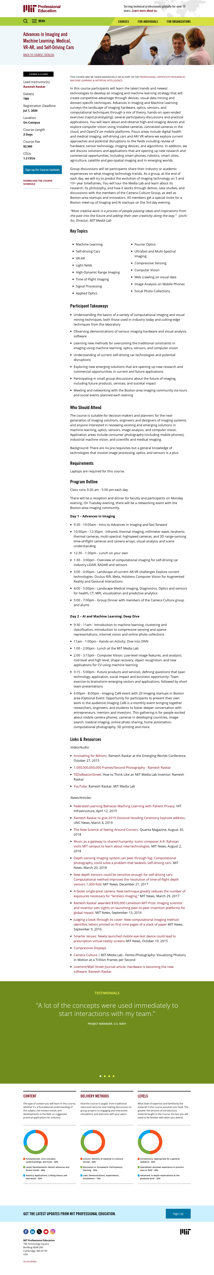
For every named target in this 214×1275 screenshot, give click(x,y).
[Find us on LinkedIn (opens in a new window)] (32, 1232)
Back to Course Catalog (38, 55)
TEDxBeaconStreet (87, 774)
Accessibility (30, 1261)
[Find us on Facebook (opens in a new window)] (26, 1232)
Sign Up (178, 1214)
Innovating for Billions (90, 755)
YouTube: (81, 786)
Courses (123, 21)
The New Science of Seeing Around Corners (106, 829)
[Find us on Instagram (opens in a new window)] (52, 1232)
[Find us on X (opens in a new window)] (39, 1232)
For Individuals (148, 21)
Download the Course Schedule (37, 182)
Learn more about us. (144, 10)
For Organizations (179, 21)
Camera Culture (85, 955)
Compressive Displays (90, 948)
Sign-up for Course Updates (42, 169)
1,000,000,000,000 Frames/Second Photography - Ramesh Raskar (122, 767)
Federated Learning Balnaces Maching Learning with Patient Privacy (124, 806)
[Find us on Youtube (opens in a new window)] (46, 1232)
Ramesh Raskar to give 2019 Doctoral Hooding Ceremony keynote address (129, 818)
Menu (41, 21)
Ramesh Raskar (34, 87)
